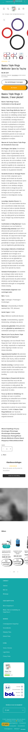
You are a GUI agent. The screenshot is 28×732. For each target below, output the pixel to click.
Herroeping (23, 729)
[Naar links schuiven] (1, 56)
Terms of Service (7, 648)
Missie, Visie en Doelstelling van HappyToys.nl (11, 611)
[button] (4, 9)
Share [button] (4, 455)
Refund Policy (6, 636)
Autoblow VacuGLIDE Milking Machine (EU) (6, 552)
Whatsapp (5, 594)
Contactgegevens (8, 728)
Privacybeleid (22, 723)
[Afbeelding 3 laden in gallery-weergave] (21, 56)
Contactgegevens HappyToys (10, 624)
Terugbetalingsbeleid (13, 723)
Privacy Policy (6, 656)
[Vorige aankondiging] (3, 2)
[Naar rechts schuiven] (26, 56)
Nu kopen (14, 87)
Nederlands (18, 1)
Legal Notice (6, 652)
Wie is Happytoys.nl (8, 605)
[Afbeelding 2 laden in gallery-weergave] (14, 56)
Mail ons (5, 590)
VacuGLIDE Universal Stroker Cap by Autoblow (17, 552)
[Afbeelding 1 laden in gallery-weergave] (7, 56)
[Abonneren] (23, 710)
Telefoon (5, 585)
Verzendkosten (15, 75)
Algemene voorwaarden (10, 726)
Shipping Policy (7, 632)
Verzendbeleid (21, 726)
